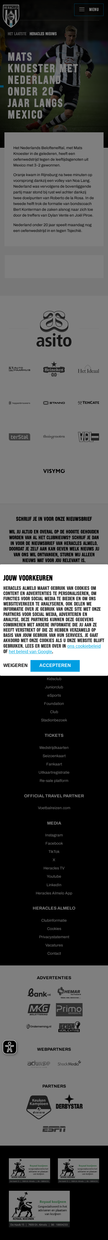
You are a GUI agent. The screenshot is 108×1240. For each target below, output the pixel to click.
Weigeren (15, 665)
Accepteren (55, 665)
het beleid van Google (30, 651)
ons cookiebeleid (84, 646)
